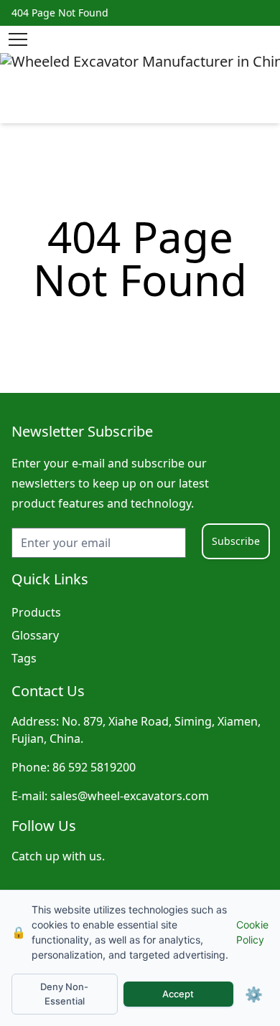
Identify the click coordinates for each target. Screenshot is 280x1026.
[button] (18, 39)
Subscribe (236, 541)
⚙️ (254, 994)
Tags (24, 658)
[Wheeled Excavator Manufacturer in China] (140, 88)
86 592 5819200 (94, 767)
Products (36, 612)
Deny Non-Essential (64, 994)
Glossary (35, 635)
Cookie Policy (252, 932)
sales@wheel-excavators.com (129, 796)
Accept (178, 993)
